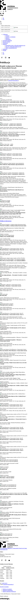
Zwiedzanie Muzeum (7, 40)
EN (3, 19)
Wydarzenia (5, 43)
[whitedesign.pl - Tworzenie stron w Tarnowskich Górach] (5, 599)
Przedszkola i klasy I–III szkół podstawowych (15, 45)
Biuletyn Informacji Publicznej (9, 591)
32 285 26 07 (4, 583)
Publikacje (5, 49)
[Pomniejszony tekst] (1, 11)
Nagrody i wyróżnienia (10, 36)
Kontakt (4, 50)
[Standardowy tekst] (3, 11)
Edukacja (5, 44)
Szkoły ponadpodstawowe (11, 48)
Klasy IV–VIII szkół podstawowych (13, 46)
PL (3, 18)
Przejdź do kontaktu (4, 586)
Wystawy (7, 35)
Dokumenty (8, 39)
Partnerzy (7, 38)
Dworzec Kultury (6, 41)
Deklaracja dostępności (8, 590)
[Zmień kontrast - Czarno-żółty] (3, 14)
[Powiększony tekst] (6, 11)
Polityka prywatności (7, 589)
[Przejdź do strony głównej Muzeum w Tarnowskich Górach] (9, 9)
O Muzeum (5, 34)
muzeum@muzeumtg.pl (13, 80)
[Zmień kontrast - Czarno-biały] (1, 14)
